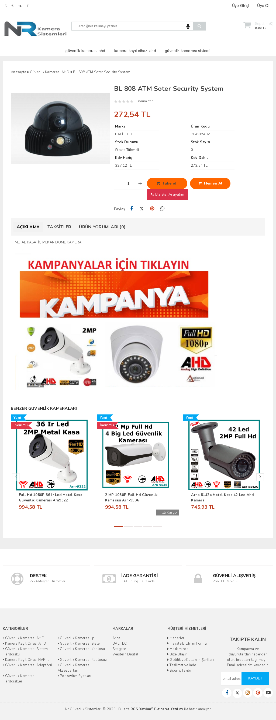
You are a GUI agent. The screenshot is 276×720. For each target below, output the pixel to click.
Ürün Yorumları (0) (102, 227)
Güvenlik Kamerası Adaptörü (28, 665)
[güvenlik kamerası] (116, 319)
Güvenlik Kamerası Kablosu (82, 649)
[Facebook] (131, 208)
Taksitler (59, 227)
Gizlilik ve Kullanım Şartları (191, 659)
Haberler (176, 638)
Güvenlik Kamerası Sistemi (81, 643)
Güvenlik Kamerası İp (76, 638)
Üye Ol (263, 5)
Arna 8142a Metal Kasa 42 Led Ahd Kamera (222, 498)
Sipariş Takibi (180, 670)
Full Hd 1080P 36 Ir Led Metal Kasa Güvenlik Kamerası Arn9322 (50, 498)
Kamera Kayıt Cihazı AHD (25, 643)
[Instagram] (247, 693)
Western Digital (125, 654)
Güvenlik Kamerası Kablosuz (83, 659)
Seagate (119, 649)
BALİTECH (120, 643)
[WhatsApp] (162, 208)
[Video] (268, 693)
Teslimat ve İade (182, 665)
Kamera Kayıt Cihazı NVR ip (27, 659)
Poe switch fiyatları (75, 676)
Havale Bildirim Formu (188, 643)
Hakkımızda (178, 649)
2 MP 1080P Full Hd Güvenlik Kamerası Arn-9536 (131, 498)
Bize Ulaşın (178, 654)
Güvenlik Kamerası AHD (24, 638)
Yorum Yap (145, 101)
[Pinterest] (152, 208)
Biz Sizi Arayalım (169, 194)
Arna (116, 638)
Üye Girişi (240, 5)
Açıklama (28, 227)
